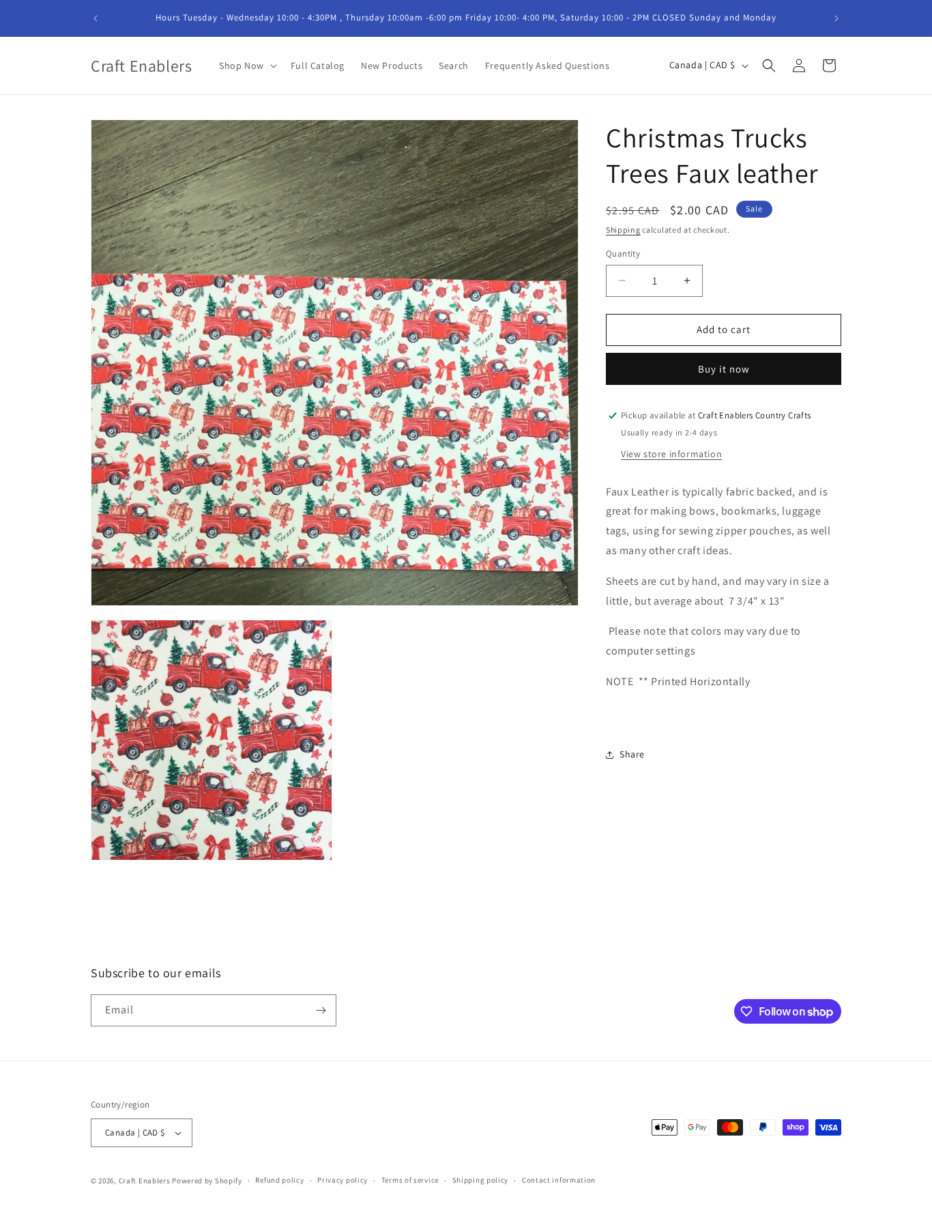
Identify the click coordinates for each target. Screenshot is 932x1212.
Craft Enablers (145, 1180)
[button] (246, 65)
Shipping (623, 230)
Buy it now (724, 368)
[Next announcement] (836, 18)
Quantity (623, 253)
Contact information (559, 1180)
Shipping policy (480, 1180)
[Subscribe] (321, 1010)
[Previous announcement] (96, 18)
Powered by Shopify (207, 1180)
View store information (671, 454)
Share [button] (632, 754)
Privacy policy (342, 1180)
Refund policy (279, 1180)
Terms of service (410, 1180)
